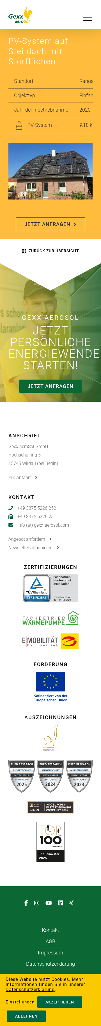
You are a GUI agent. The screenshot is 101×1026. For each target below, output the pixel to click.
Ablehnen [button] (26, 1016)
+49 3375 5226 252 (36, 508)
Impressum (50, 953)
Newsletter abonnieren (31, 547)
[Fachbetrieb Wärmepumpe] (50, 615)
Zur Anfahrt (20, 477)
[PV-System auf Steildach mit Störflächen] (50, 147)
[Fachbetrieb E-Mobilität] (50, 638)
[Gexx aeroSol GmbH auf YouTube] (50, 903)
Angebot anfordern (27, 539)
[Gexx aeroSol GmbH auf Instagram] (38, 903)
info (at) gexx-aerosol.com (43, 525)
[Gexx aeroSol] (28, 14)
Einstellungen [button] (20, 1002)
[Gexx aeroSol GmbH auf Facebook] (27, 903)
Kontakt (50, 930)
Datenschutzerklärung (50, 964)
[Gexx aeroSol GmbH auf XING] (73, 903)
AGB (50, 941)
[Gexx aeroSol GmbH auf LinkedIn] (62, 903)
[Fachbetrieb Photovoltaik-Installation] (50, 578)
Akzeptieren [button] (59, 1002)
